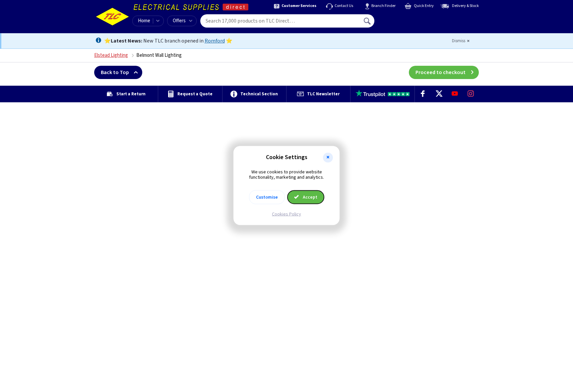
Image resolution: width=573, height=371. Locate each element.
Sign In (409, 18)
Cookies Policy (286, 214)
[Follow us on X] (439, 94)
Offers (179, 20)
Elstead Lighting (111, 55)
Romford (215, 41)
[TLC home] (112, 17)
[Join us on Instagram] (471, 94)
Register (404, 23)
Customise (267, 197)
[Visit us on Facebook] (423, 94)
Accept (309, 197)
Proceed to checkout (440, 72)
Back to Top (115, 72)
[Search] (367, 21)
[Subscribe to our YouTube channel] (455, 94)
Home (144, 20)
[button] (328, 157)
